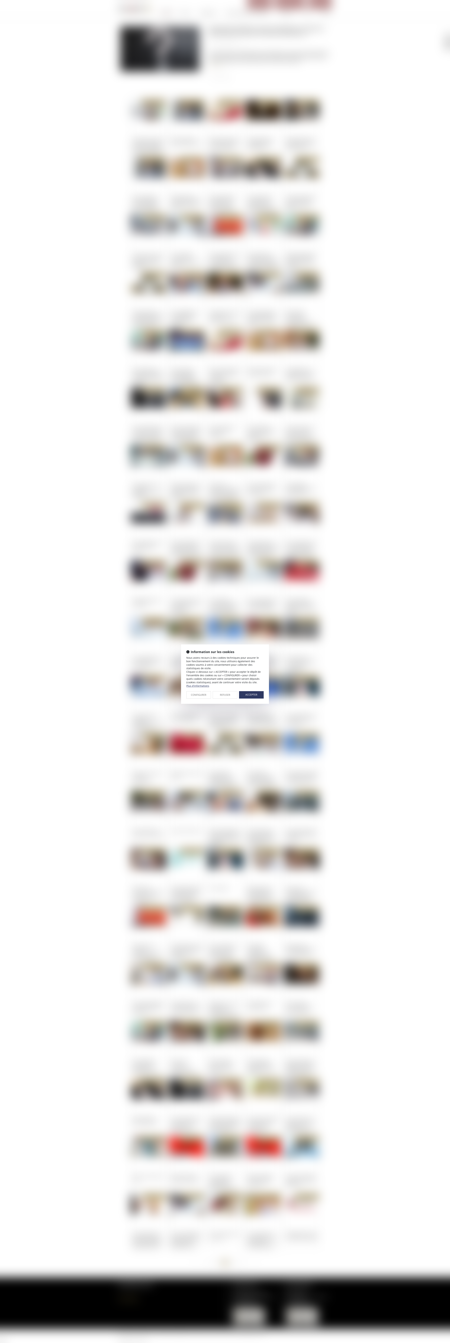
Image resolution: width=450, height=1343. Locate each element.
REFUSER (225, 694)
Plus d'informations (197, 685)
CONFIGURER (198, 694)
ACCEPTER (251, 694)
